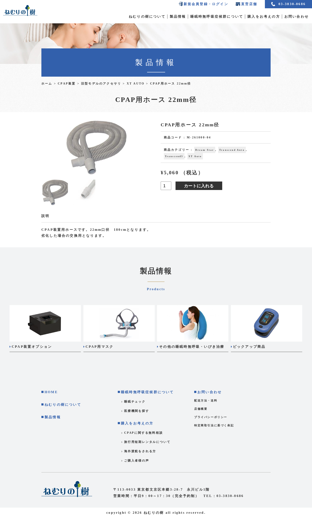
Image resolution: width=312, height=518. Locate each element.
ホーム (46, 83)
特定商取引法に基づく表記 (214, 425)
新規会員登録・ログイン (206, 4)
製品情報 (178, 16)
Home (51, 392)
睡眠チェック (135, 401)
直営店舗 (249, 4)
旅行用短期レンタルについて (147, 441)
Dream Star (204, 150)
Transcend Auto (232, 150)
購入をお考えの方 (263, 16)
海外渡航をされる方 (140, 451)
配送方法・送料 (205, 400)
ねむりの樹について (147, 16)
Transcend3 (174, 156)
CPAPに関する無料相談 (143, 432)
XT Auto (136, 83)
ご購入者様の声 (136, 460)
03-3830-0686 (292, 4)
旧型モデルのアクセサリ (101, 83)
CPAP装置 (67, 83)
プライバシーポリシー (210, 417)
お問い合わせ (296, 16)
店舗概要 (200, 408)
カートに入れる (199, 185)
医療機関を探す (136, 410)
